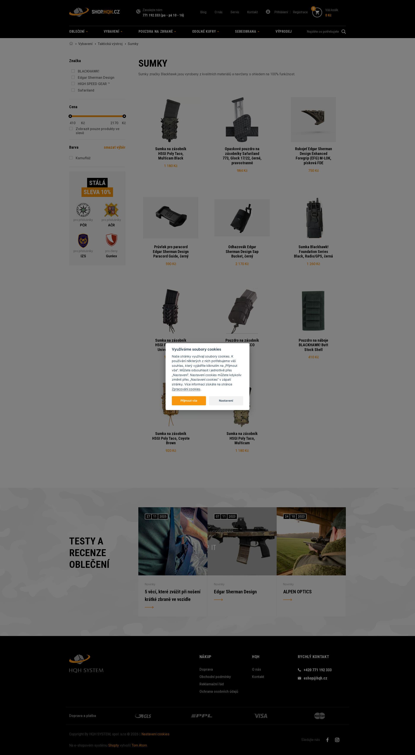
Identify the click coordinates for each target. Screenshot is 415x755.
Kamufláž (83, 158)
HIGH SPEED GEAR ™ (94, 84)
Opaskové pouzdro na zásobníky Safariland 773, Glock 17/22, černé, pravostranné (242, 155)
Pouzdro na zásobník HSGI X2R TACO (242, 342)
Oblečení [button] (77, 31)
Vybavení (85, 44)
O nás (218, 12)
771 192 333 (151, 15)
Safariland (86, 90)
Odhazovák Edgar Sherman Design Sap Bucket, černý (242, 251)
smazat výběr (114, 147)
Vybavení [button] (112, 31)
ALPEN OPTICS (297, 591)
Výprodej (284, 31)
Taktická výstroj (110, 44)
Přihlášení (281, 12)
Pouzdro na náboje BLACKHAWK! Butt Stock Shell (313, 345)
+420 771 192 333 (318, 670)
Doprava (206, 669)
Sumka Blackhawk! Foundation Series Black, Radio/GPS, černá (313, 251)
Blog (203, 12)
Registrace (300, 12)
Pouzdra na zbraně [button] (156, 31)
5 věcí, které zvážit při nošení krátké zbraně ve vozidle (172, 595)
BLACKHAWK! (88, 71)
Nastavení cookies (155, 734)
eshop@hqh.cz (315, 678)
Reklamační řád (212, 684)
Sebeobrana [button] (246, 31)
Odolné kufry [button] (204, 31)
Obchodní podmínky (215, 677)
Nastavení (226, 400)
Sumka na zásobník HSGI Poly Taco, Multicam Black (170, 153)
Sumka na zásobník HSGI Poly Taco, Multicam (242, 438)
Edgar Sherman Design (96, 78)
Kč (83, 123)
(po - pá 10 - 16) (172, 15)
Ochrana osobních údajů (219, 691)
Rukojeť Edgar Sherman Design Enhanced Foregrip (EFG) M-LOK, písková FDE (313, 155)
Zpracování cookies (186, 389)
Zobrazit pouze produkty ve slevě (97, 131)
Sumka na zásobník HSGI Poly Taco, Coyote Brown (171, 438)
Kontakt (252, 12)
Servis (235, 12)
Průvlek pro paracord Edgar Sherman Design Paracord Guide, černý (171, 251)
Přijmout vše (188, 400)
